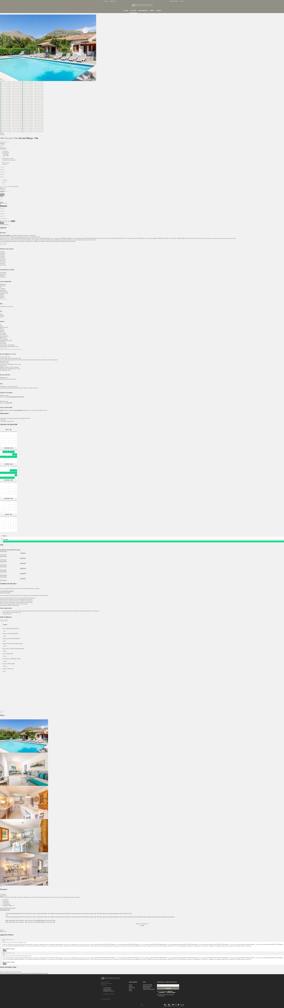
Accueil (126, 10)
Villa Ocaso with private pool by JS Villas (12, 956)
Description (3, 148)
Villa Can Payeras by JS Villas (9, 942)
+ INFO (4, 950)
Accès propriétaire (174, 1)
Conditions (5, 181)
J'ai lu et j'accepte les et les (167, 992)
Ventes (152, 10)
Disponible (5, 539)
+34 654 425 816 (107, 989)
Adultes (1, 196)
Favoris (182, 1)
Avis (4, 184)
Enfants (1, 202)
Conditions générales (147, 984)
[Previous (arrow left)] (0, 712)
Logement (5, 179)
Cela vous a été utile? (142, 924)
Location (133, 10)
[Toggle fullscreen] (2, 145)
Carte (4, 182)
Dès (1, 188)
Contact (158, 10)
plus (7, 915)
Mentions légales (146, 987)
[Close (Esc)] (0, 145)
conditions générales (171, 992)
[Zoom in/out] (3, 145)
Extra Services (142, 10)
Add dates (2, 195)
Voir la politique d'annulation (7, 591)
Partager (2, 143)
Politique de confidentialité (149, 989)
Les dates (2, 191)
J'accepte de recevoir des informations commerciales (166, 995)
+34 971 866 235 (107, 988)
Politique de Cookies (147, 986)
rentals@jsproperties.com (108, 991)
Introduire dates (3, 206)
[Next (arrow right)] (2, 712)
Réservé (5, 536)
